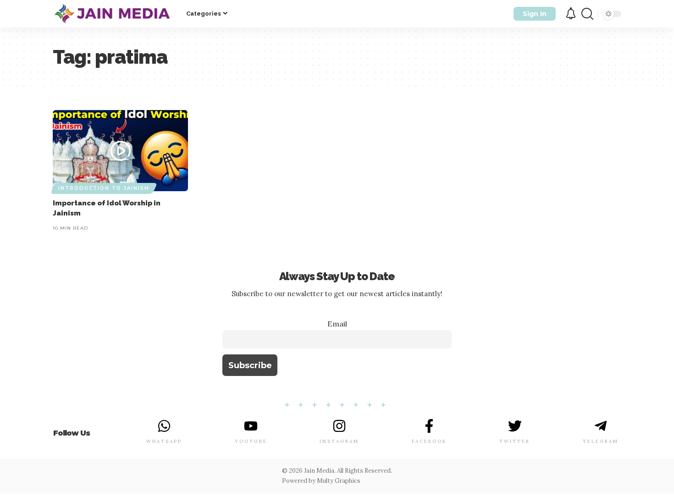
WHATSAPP (164, 441)
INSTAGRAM (339, 441)
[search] (587, 14)
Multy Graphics (338, 481)
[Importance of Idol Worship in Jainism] (120, 150)
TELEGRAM (601, 441)
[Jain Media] (112, 14)
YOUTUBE (251, 441)
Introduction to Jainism (103, 188)
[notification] (571, 14)
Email (337, 323)
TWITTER (514, 441)
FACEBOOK (429, 441)
